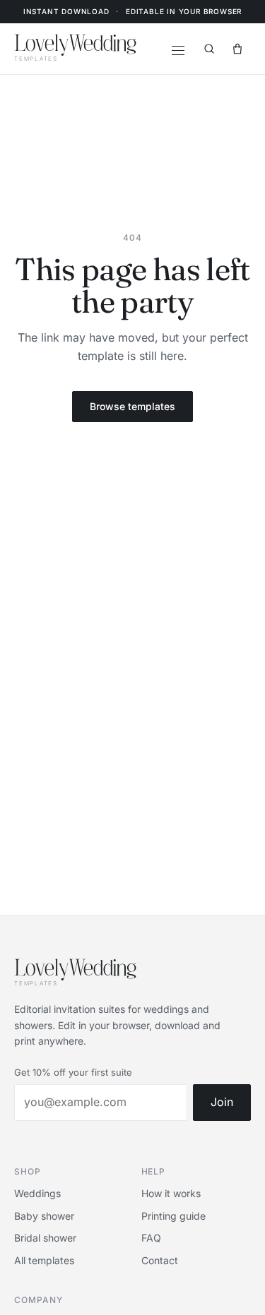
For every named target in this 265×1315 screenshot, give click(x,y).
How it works (171, 1193)
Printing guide (173, 1216)
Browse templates (132, 406)
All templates (44, 1260)
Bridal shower (45, 1238)
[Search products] (209, 48)
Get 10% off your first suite (73, 1072)
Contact (159, 1260)
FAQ (151, 1238)
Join (222, 1102)
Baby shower (44, 1216)
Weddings (37, 1193)
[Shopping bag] (237, 48)
